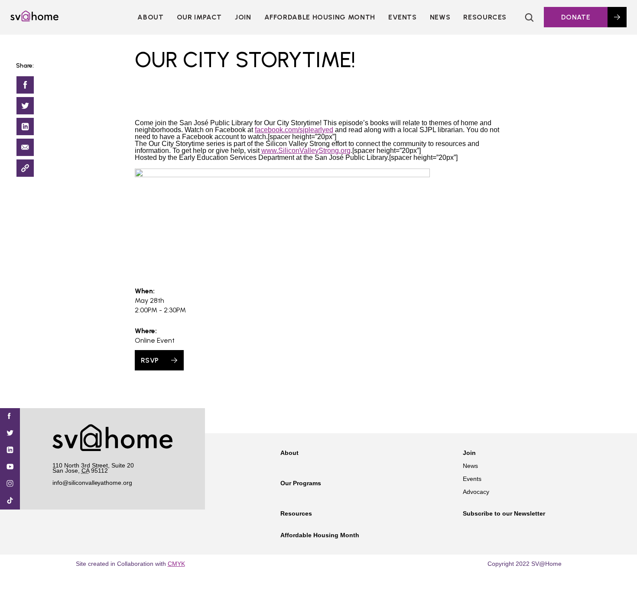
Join (469, 452)
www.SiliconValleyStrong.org (306, 150)
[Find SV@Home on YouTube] (9, 467)
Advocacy (476, 491)
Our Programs (300, 483)
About (150, 17)
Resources (485, 17)
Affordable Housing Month (319, 17)
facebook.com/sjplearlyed (294, 129)
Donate (575, 17)
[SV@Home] (34, 19)
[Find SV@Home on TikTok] (9, 501)
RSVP (150, 360)
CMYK (176, 563)
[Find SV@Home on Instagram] (9, 484)
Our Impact (199, 17)
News (440, 17)
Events (402, 17)
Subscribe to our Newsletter (504, 513)
